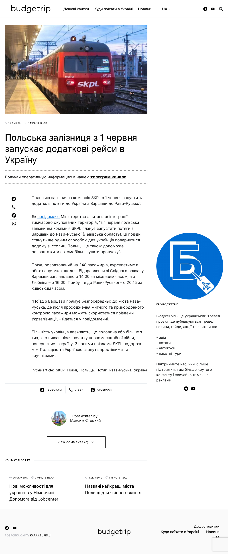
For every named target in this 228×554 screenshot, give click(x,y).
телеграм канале (108, 176)
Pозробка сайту (17, 535)
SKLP (60, 370)
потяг (101, 370)
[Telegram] (205, 9)
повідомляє (48, 216)
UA (217, 537)
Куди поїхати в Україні (180, 532)
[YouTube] (213, 9)
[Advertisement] (189, 474)
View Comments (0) (73, 442)
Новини (213, 532)
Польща (87, 370)
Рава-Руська (120, 370)
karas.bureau (40, 535)
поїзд (72, 370)
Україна (140, 370)
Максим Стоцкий (85, 420)
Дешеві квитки (207, 526)
